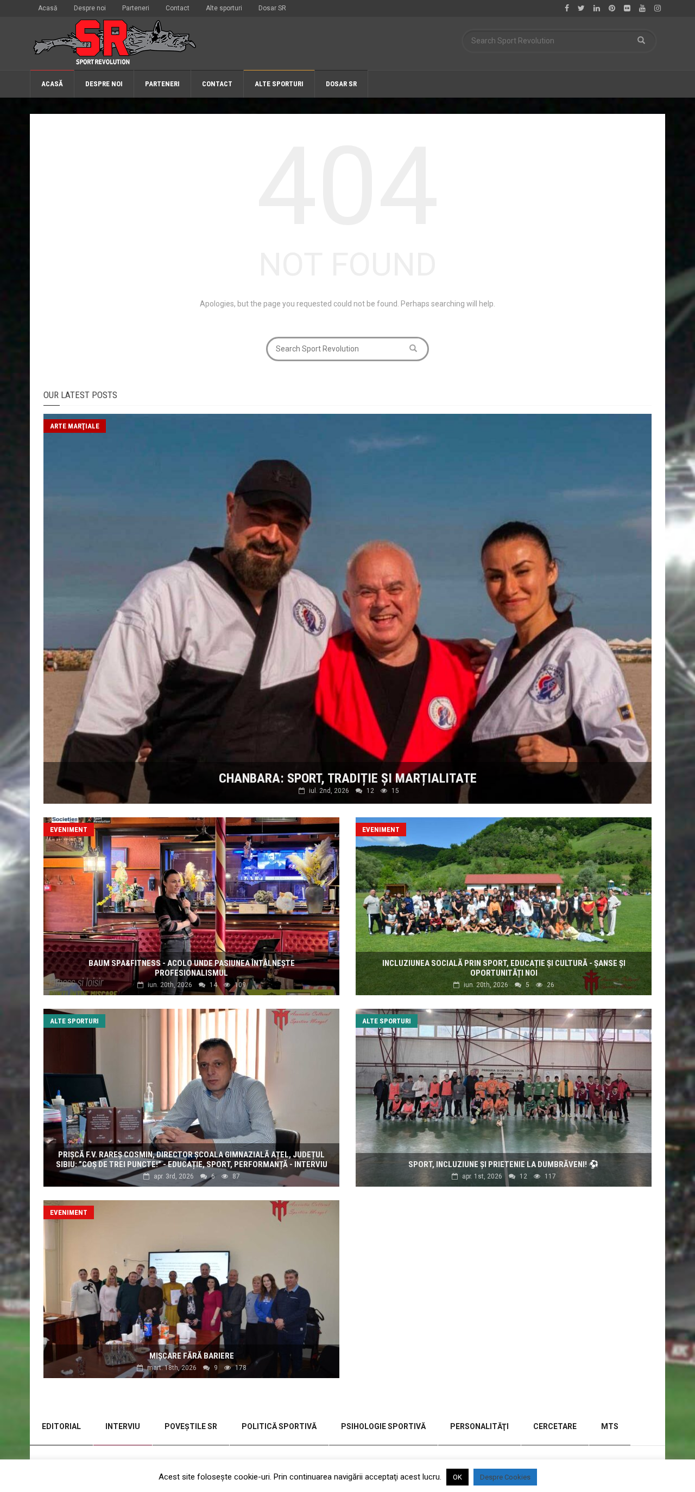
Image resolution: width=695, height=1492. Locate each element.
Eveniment (68, 829)
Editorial (61, 1426)
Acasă (48, 8)
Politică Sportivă (279, 1426)
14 (213, 985)
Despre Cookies (505, 1477)
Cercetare (555, 1426)
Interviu (122, 1426)
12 (370, 791)
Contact (177, 8)
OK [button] (457, 1477)
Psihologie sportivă (383, 1426)
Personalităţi (479, 1426)
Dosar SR (272, 8)
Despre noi (90, 8)
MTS (609, 1426)
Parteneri (135, 8)
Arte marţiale (74, 426)
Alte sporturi (224, 8)
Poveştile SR (191, 1426)
